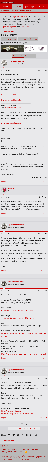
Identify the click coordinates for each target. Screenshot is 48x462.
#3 (46, 234)
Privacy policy (7, 452)
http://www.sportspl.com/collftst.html (17, 413)
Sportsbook (29, 6)
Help (15, 452)
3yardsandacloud (9, 43)
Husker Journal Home (10, 95)
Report (3, 181)
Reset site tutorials (18, 449)
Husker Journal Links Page (12, 100)
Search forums (25, 11)
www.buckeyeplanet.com (12, 123)
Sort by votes (30, 56)
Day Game (7, 446)
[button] (10, 6)
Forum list (14, 11)
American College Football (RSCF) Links (17, 318)
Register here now (19, 16)
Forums (17, 6)
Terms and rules (32, 449)
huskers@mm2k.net (13, 107)
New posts (5, 11)
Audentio (39, 458)
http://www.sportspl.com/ (12, 411)
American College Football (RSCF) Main (17, 310)
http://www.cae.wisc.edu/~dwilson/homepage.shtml (23, 354)
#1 (46, 70)
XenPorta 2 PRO (7, 460)
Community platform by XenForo (21, 456)
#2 (46, 197)
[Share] (38, 70)
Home (5, 6)
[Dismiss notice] (44, 16)
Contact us (6, 449)
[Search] (44, 6)
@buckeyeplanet (9, 26)
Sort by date (18, 56)
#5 (46, 379)
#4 (46, 291)
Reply (45, 181)
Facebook (25, 26)
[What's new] (39, 6)
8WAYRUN (28, 460)
